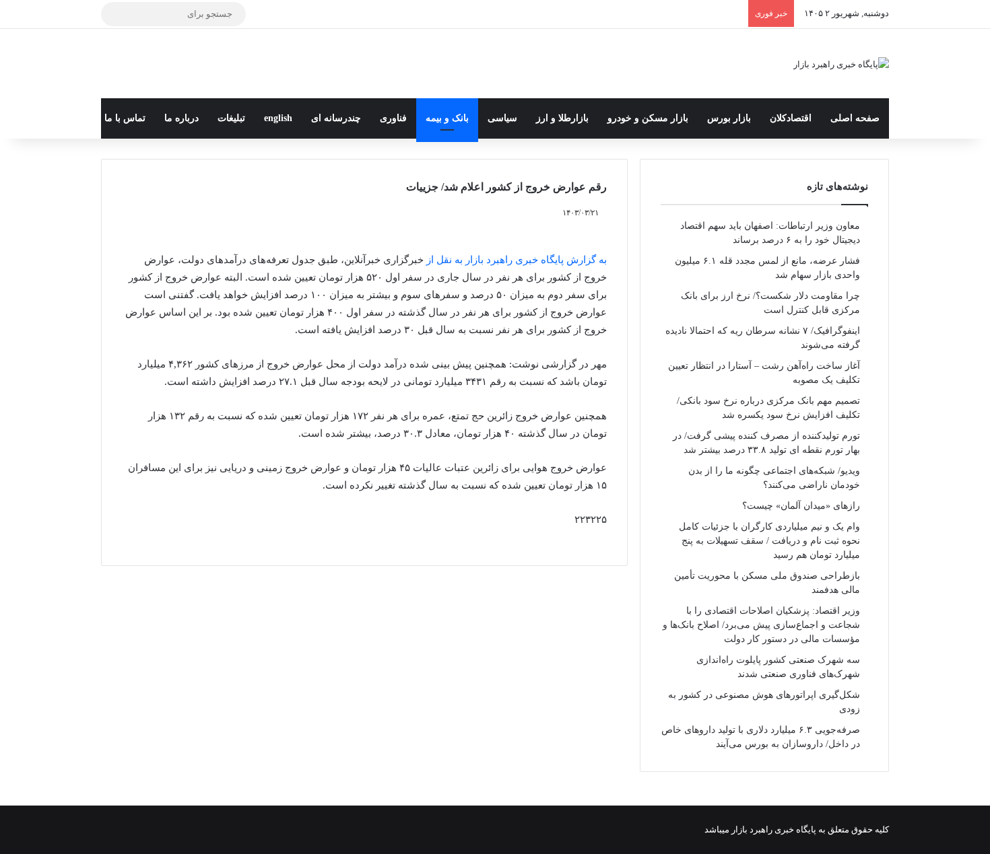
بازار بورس (729, 118)
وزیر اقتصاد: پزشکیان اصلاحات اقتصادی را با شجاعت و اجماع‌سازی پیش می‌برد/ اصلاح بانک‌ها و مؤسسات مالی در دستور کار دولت (761, 625)
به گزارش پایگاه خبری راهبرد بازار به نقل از (515, 259)
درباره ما (181, 118)
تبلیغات (231, 118)
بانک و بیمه (447, 118)
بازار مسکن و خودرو (647, 118)
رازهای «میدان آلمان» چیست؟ (801, 506)
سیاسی (502, 118)
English (278, 118)
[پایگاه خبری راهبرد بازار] (841, 63)
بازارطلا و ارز (562, 118)
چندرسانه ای (336, 118)
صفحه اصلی (855, 118)
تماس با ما (124, 118)
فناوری (393, 118)
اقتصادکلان (791, 118)
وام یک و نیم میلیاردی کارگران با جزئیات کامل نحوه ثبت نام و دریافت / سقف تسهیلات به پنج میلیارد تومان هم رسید (769, 541)
